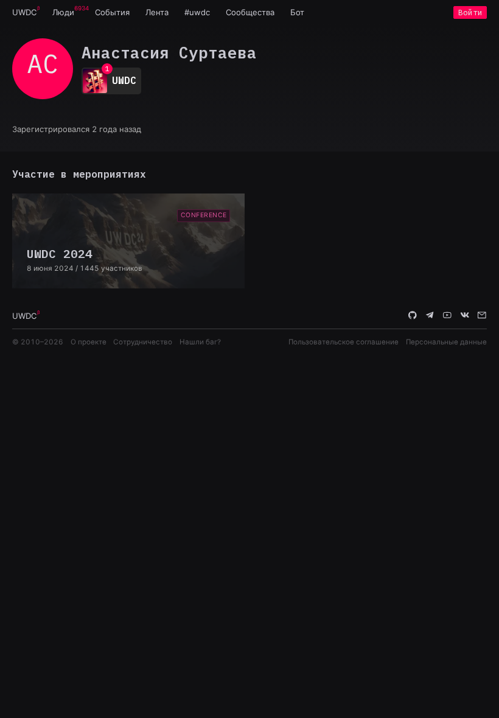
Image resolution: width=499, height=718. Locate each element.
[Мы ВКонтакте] (465, 315)
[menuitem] (24, 12)
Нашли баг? (200, 342)
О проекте (88, 342)
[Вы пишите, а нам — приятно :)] (482, 315)
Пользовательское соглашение (343, 342)
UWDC (24, 12)
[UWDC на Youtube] (447, 315)
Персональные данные (446, 342)
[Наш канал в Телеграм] (430, 315)
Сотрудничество (142, 342)
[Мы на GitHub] (412, 315)
